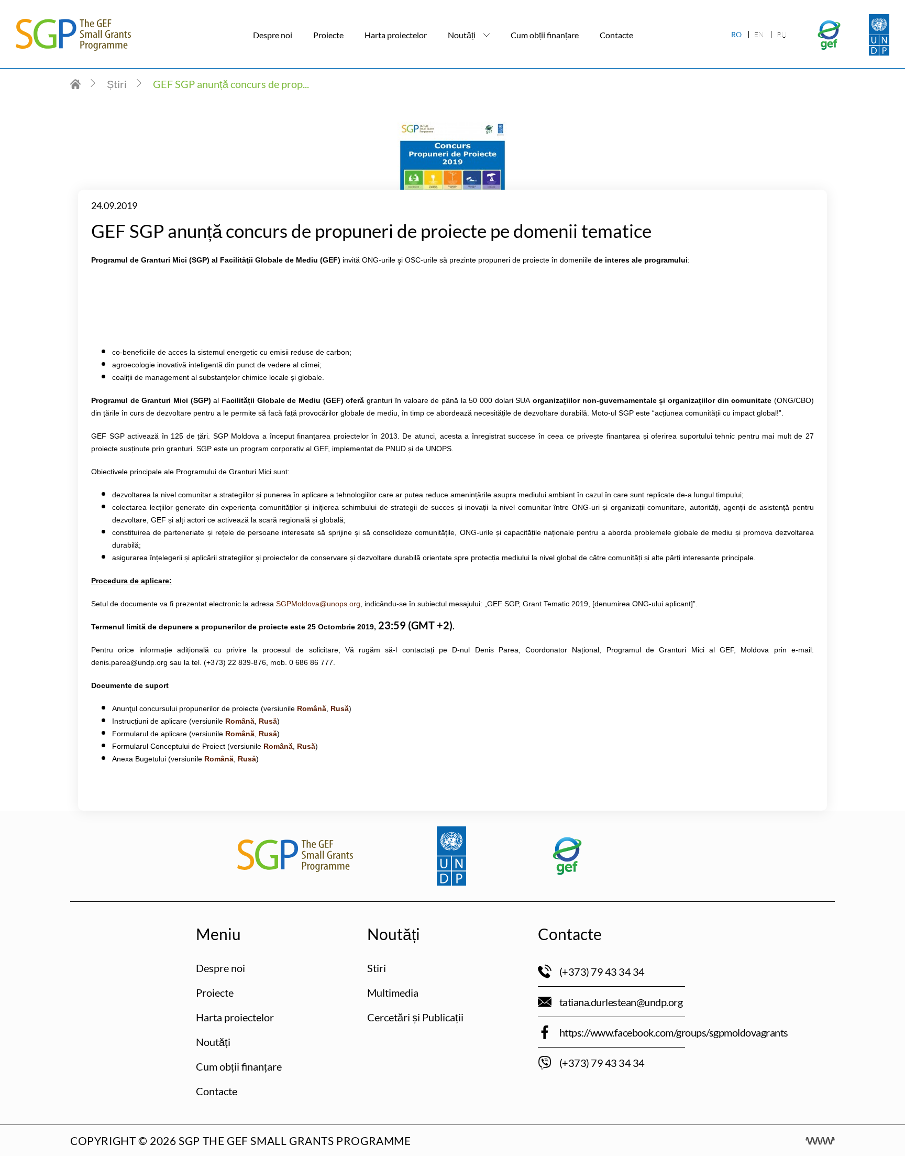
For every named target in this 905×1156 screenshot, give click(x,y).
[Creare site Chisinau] (820, 1140)
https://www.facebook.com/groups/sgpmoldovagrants (673, 1032)
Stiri (376, 968)
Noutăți (462, 35)
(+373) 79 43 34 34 (602, 971)
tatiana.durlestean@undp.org (620, 1002)
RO (736, 34)
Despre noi (272, 35)
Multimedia (392, 992)
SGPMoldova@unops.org (318, 603)
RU (782, 34)
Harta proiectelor (396, 35)
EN (759, 34)
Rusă (306, 746)
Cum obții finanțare (545, 35)
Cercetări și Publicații (415, 1017)
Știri (117, 84)
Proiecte (328, 35)
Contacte (616, 35)
